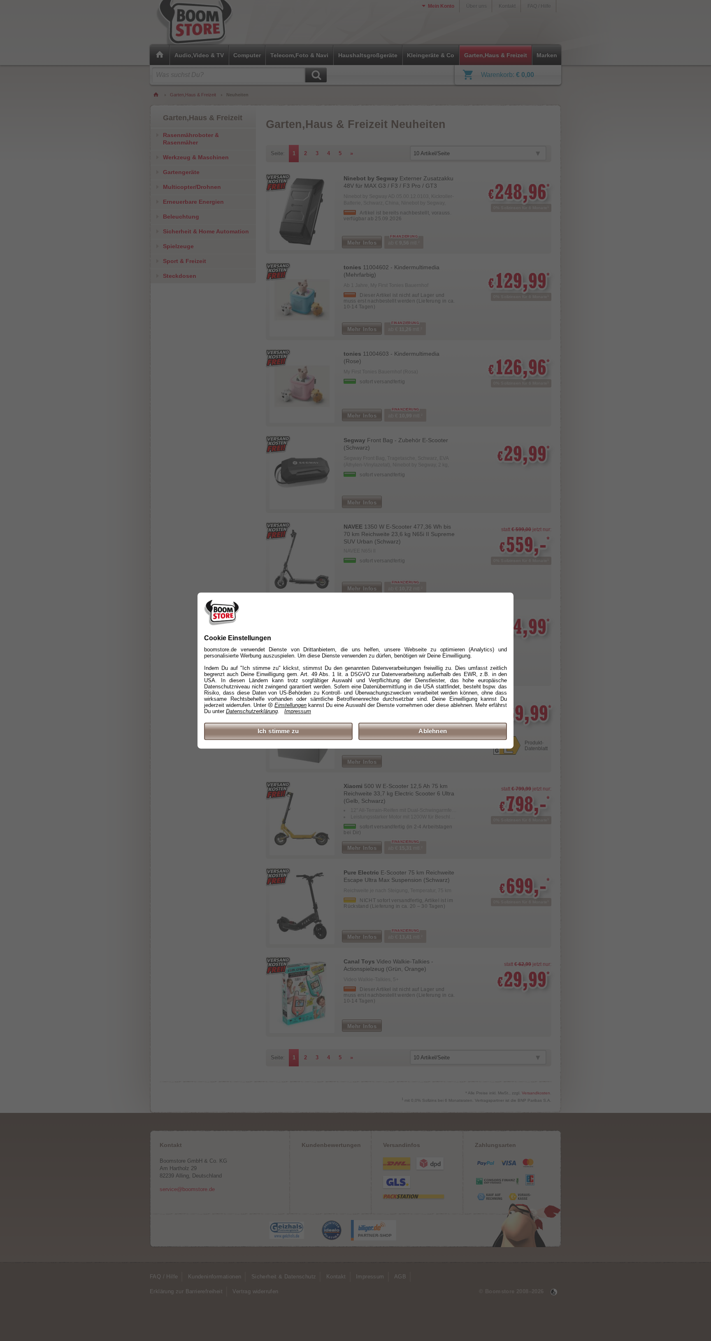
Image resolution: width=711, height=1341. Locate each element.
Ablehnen (432, 731)
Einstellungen (290, 705)
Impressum (297, 711)
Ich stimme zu (278, 731)
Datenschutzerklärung (252, 711)
